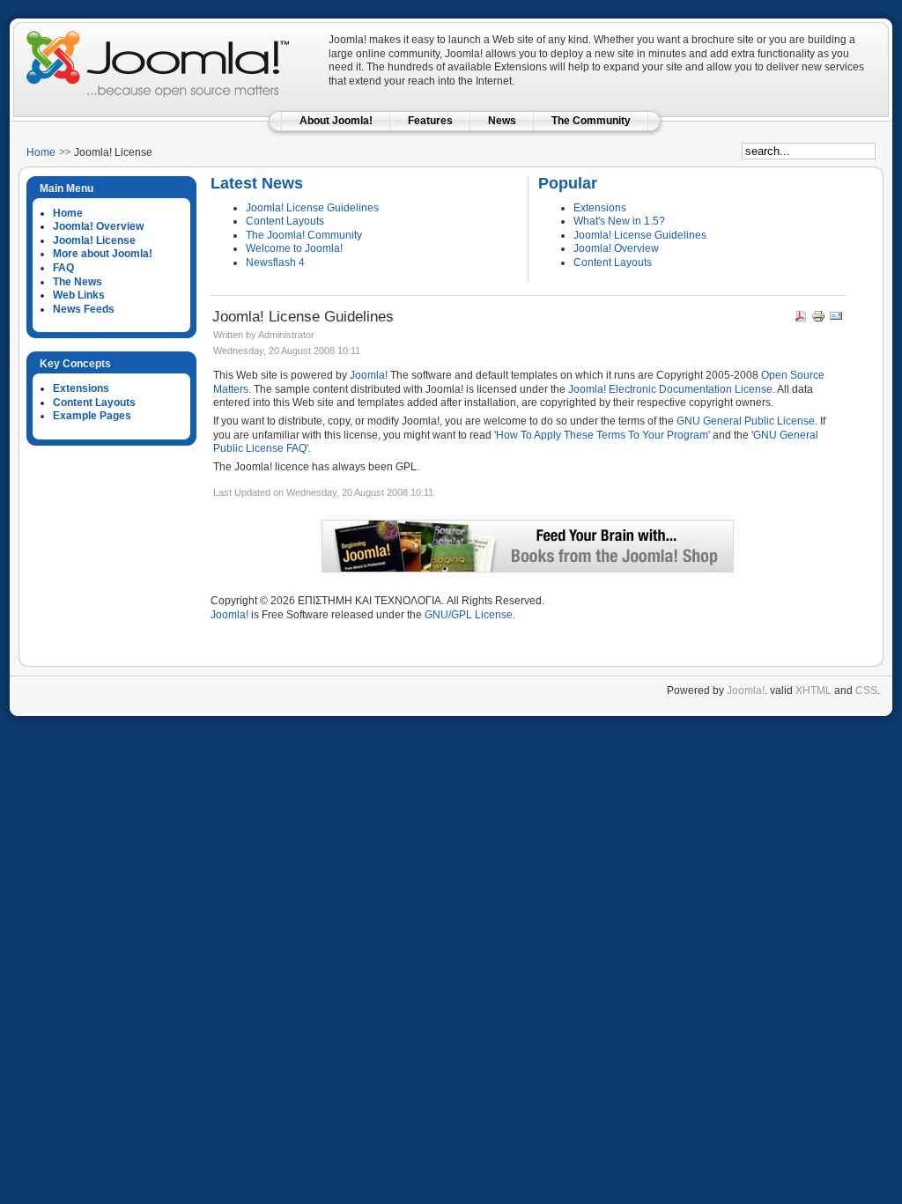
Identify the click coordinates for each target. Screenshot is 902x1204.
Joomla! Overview (616, 248)
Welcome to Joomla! (294, 248)
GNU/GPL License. (470, 615)
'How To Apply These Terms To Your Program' (602, 435)
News (502, 120)
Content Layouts (285, 221)
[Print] (818, 320)
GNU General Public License (745, 421)
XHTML (813, 690)
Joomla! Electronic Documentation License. (671, 389)
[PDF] (801, 320)
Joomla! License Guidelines (312, 208)
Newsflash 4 (275, 262)
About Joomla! (336, 120)
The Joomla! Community (304, 235)
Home (40, 152)
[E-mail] (836, 320)
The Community (591, 120)
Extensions (599, 208)
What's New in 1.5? (619, 221)
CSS (866, 690)
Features (430, 120)
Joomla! (369, 375)
